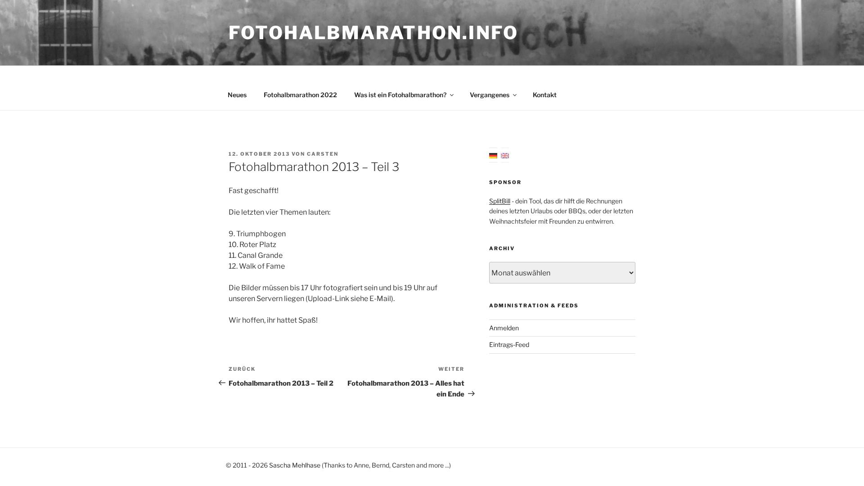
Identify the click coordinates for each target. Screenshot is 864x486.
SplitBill (499, 201)
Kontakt (545, 95)
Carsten (322, 154)
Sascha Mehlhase (294, 465)
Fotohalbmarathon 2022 (300, 95)
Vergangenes (489, 95)
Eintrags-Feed (509, 344)
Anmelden (504, 328)
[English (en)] (505, 155)
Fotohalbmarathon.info (373, 33)
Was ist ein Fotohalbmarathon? (400, 95)
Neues (237, 95)
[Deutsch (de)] (493, 155)
